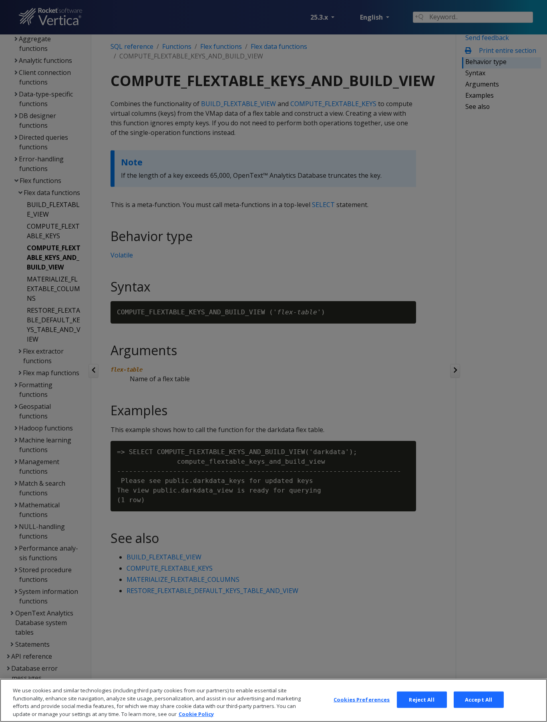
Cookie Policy (196, 713)
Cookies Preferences (362, 699)
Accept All (478, 699)
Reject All (421, 699)
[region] (273, 700)
